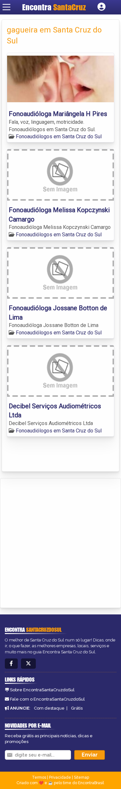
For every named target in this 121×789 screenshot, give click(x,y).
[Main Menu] (6, 7)
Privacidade (60, 777)
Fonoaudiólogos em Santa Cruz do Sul (59, 136)
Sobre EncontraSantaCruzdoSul (42, 689)
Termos (39, 777)
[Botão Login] (101, 7)
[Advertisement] (60, 542)
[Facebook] (11, 663)
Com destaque (49, 708)
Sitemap (81, 777)
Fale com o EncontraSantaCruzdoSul (47, 699)
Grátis (77, 708)
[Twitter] (28, 663)
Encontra (37, 7)
